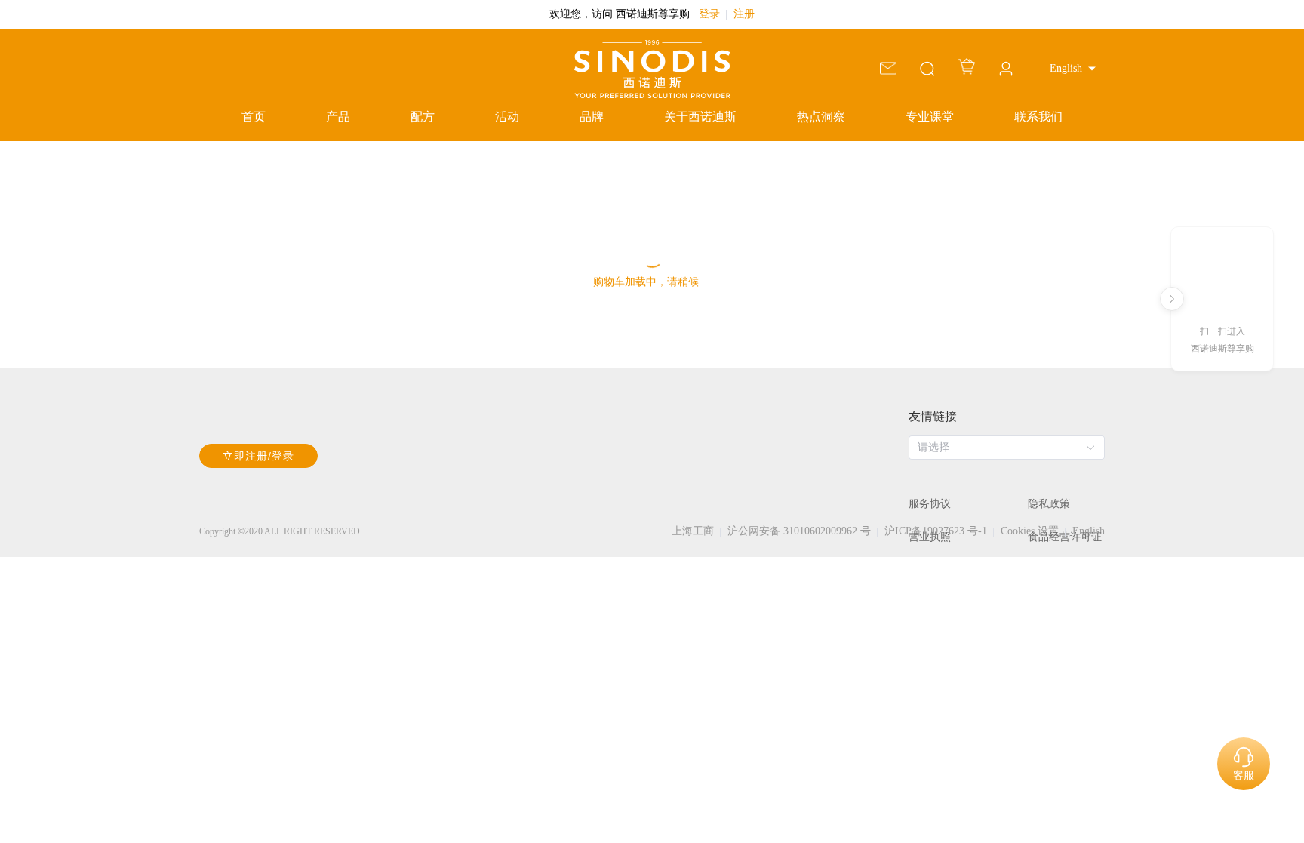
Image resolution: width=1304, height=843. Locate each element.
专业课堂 (930, 116)
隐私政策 (1049, 503)
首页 (253, 116)
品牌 (592, 116)
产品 (338, 116)
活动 (507, 116)
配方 (423, 116)
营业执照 (930, 537)
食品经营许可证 (1065, 537)
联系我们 (1038, 116)
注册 (744, 14)
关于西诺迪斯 (700, 116)
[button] (1073, 69)
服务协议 (930, 503)
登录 (709, 14)
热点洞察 (821, 116)
